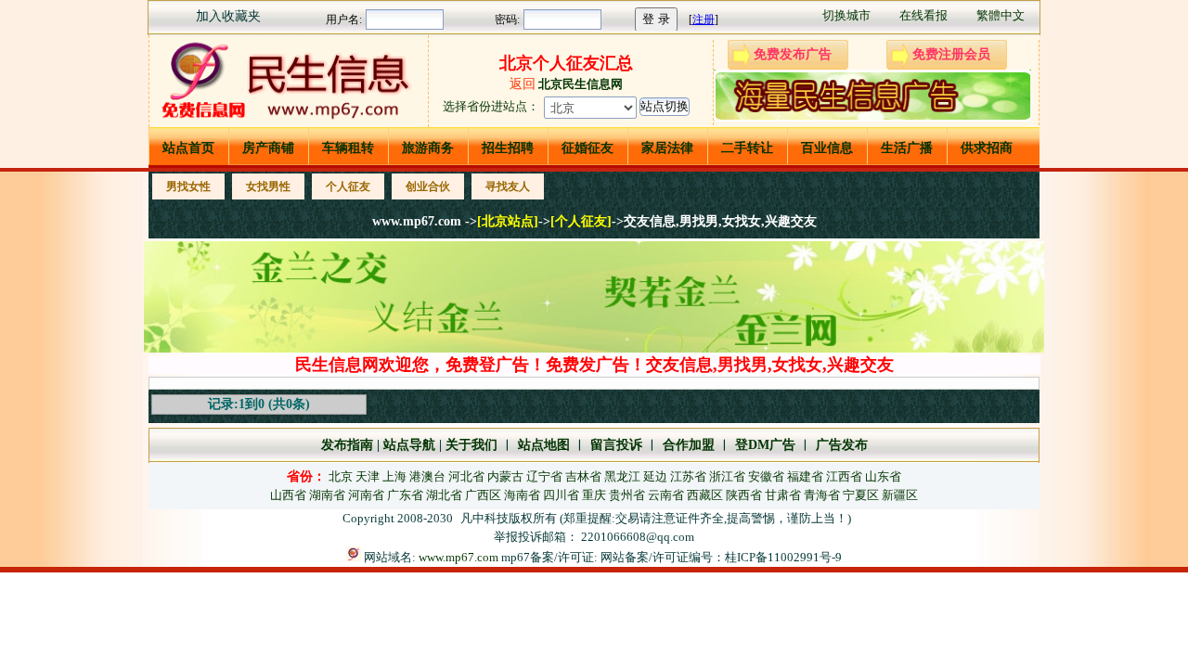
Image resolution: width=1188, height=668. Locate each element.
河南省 (366, 495)
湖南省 (327, 495)
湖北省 (444, 495)
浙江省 (727, 476)
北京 (341, 476)
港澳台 (427, 476)
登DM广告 (765, 445)
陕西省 (744, 495)
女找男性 (268, 186)
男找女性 (188, 186)
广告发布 (842, 445)
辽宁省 (544, 476)
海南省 (522, 495)
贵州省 (627, 495)
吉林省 (583, 476)
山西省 (288, 495)
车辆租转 (348, 148)
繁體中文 (1000, 15)
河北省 (466, 476)
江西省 (844, 476)
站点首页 (188, 148)
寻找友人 (507, 186)
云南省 (666, 495)
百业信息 (827, 148)
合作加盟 (689, 445)
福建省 (805, 476)
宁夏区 (861, 495)
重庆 (594, 495)
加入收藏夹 (228, 16)
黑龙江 (622, 476)
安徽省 (766, 476)
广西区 (483, 495)
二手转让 (747, 148)
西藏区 (705, 495)
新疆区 (900, 495)
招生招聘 (508, 148)
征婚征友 (587, 148)
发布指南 (347, 445)
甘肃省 (783, 495)
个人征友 (348, 186)
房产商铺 (268, 148)
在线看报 (923, 15)
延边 (655, 476)
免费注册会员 (951, 54)
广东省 (405, 495)
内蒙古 (505, 476)
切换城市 (846, 15)
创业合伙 (428, 186)
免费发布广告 (793, 54)
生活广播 (907, 148)
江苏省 (688, 476)
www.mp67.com (458, 557)
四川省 (561, 495)
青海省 (822, 495)
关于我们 (471, 445)
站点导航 (409, 445)
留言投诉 (616, 445)
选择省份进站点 (485, 106)
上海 (394, 476)
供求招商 (987, 148)
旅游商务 (428, 148)
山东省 (883, 476)
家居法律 (667, 148)
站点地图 (542, 445)
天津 (367, 476)
